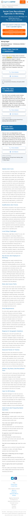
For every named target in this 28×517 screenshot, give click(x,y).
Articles (14, 495)
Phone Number (15, 72)
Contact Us (14, 492)
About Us (14, 490)
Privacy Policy (14, 484)
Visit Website (15, 76)
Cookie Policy (14, 486)
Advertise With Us (14, 493)
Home (3, 5)
